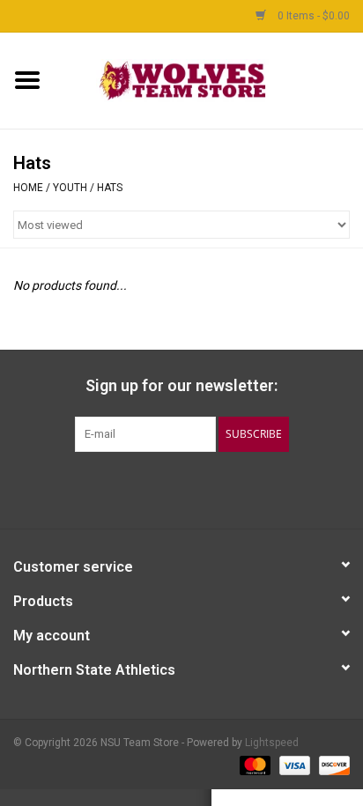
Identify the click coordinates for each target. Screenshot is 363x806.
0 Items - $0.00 (312, 16)
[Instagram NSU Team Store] (228, 488)
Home (28, 187)
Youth (70, 187)
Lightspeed (272, 742)
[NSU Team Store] (209, 79)
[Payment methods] (253, 764)
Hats (109, 187)
